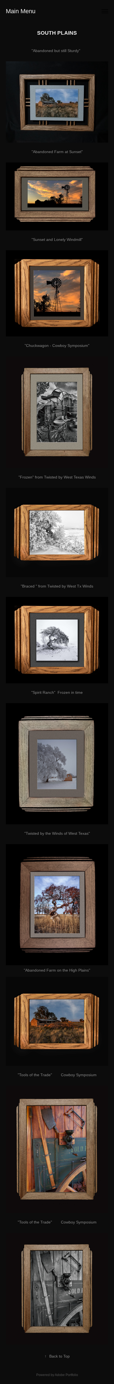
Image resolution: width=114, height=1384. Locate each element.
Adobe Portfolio (66, 1375)
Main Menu (20, 11)
